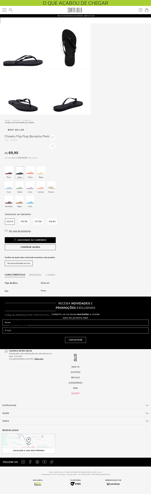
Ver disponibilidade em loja (18, 263)
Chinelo (26, 120)
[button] (10, 221)
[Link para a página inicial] (7, 120)
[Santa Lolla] (75, 10)
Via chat (12, 341)
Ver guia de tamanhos (20, 231)
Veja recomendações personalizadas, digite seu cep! (75, 16)
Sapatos (16, 120)
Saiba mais (22, 331)
